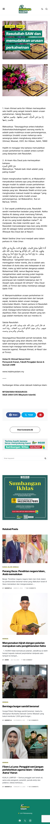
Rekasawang (27, 813)
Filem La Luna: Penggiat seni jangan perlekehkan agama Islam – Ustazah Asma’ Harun (23, 769)
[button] (3, 8)
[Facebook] (20, 820)
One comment (27, 660)
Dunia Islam (7, 567)
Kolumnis (10, 26)
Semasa (20, 26)
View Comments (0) (25, 430)
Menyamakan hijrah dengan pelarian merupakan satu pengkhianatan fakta (24, 644)
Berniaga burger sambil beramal (20, 706)
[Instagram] (30, 820)
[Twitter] (25, 820)
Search (45, 458)
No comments (31, 588)
